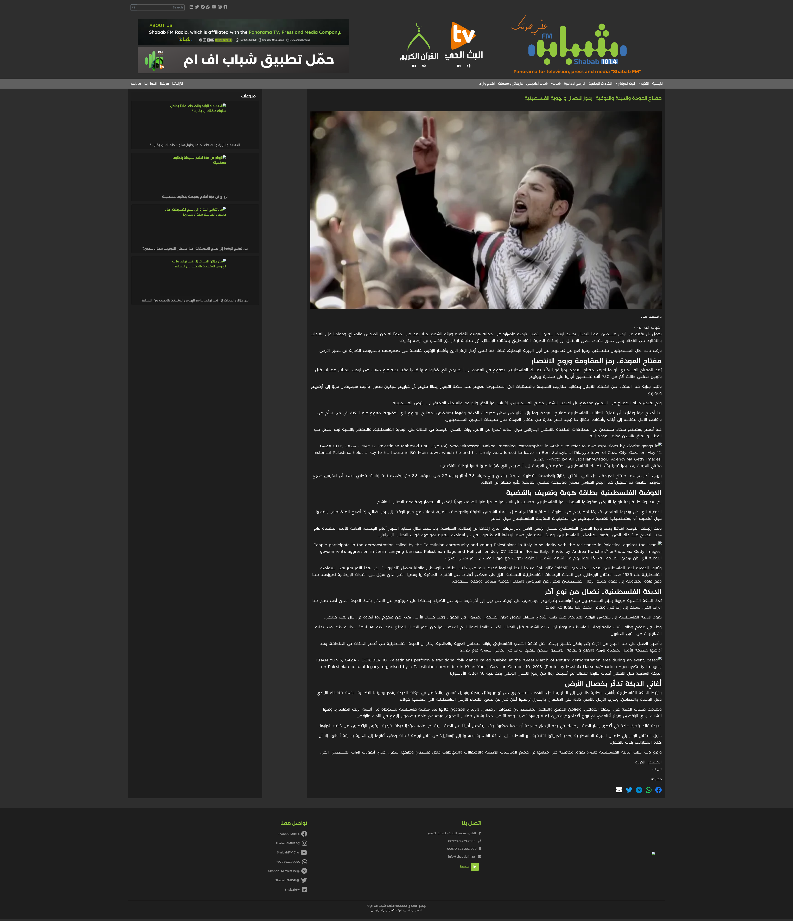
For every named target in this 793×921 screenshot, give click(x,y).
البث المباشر (626, 83)
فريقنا (164, 83)
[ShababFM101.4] (225, 7)
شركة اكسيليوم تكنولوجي (386, 910)
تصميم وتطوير (396, 910)
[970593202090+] (208, 7)
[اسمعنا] (469, 66)
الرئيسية (657, 83)
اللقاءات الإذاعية (601, 83)
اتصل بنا (150, 83)
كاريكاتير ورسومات (510, 83)
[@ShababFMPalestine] (203, 7)
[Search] (134, 7)
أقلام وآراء (487, 83)
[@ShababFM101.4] (220, 7)
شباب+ (556, 83)
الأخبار (645, 83)
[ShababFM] (191, 7)
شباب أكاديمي (537, 83)
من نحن (135, 83)
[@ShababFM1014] (197, 7)
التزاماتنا (177, 83)
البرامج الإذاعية (574, 83)
